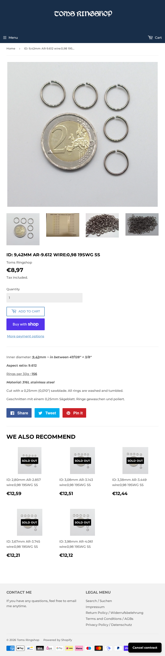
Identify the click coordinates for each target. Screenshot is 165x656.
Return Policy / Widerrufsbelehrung (114, 613)
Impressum (95, 607)
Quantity (13, 289)
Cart (158, 38)
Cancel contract (145, 648)
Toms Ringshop (28, 640)
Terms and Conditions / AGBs (109, 619)
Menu (13, 38)
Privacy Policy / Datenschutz (109, 625)
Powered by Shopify (57, 640)
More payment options (25, 336)
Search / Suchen (99, 601)
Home (10, 48)
